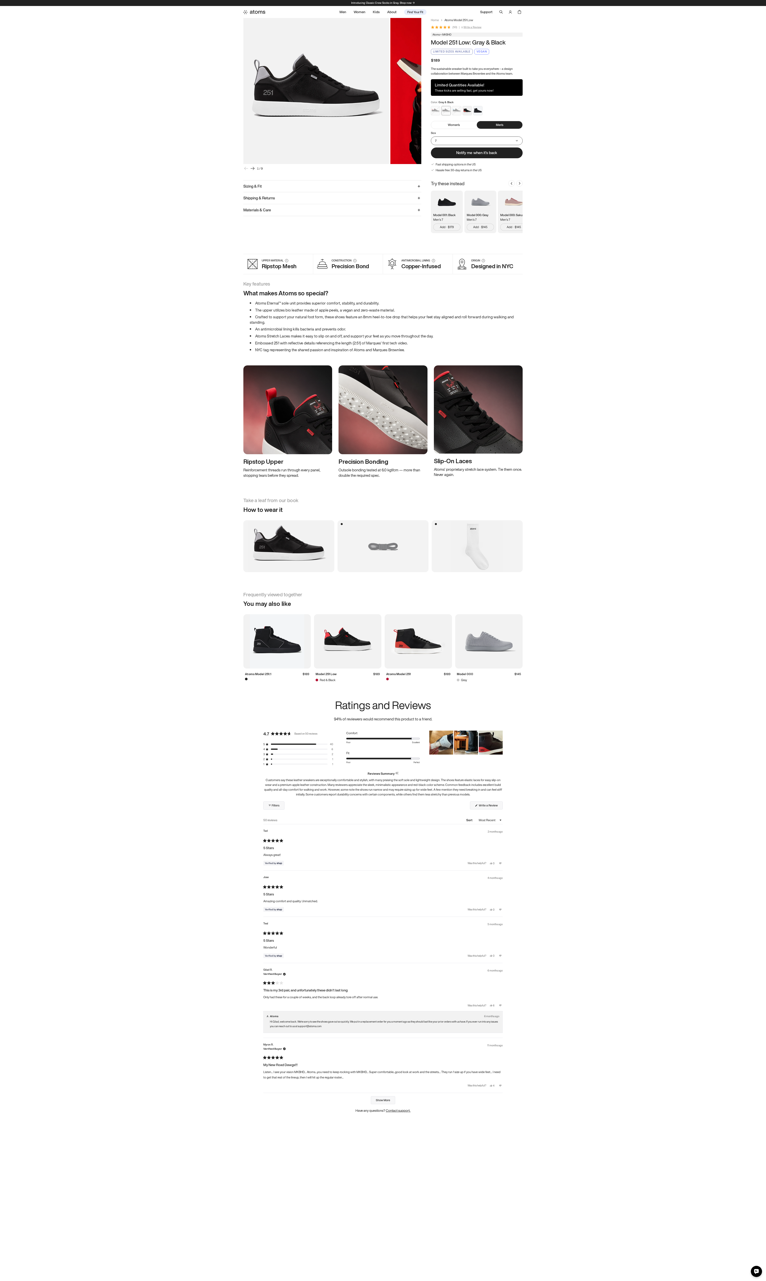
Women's (454, 125)
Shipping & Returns (259, 198)
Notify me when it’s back (476, 152)
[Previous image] (246, 168)
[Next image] (253, 168)
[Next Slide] (499, 743)
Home (435, 20)
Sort (469, 820)
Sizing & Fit (252, 186)
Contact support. (398, 1110)
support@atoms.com (310, 1026)
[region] (466, 743)
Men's (499, 125)
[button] (298, 744)
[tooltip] (396, 773)
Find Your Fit (415, 12)
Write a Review (473, 27)
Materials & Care (257, 210)
